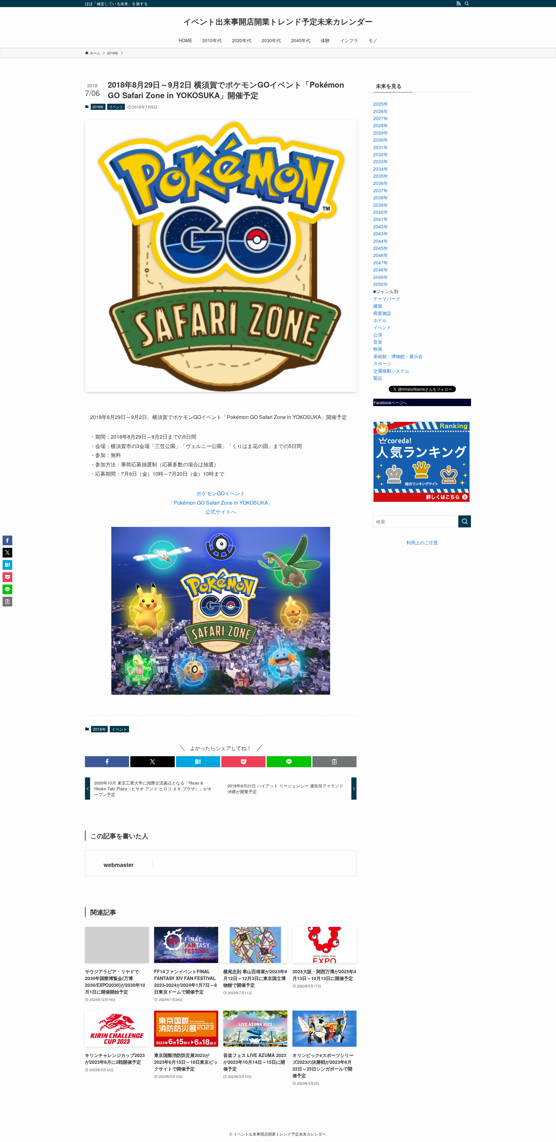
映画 (377, 349)
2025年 (380, 103)
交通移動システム (391, 370)
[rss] (458, 3)
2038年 (380, 197)
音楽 (377, 341)
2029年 (380, 132)
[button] (107, 761)
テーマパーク (386, 298)
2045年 (380, 248)
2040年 (380, 212)
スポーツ (382, 363)
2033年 (380, 161)
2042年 (380, 226)
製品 (377, 378)
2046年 (380, 255)
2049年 (380, 277)
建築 (377, 305)
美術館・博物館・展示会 (398, 356)
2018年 (98, 106)
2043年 (380, 233)
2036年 (380, 183)
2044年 (380, 241)
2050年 (380, 284)
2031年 (380, 147)
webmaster (119, 864)
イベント (116, 106)
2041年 (380, 219)
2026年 (380, 111)
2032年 (380, 154)
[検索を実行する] (464, 521)
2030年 (380, 140)
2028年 (380, 125)
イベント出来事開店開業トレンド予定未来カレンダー (278, 21)
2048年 (380, 269)
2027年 (380, 118)
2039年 (380, 205)
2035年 (380, 176)
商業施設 (382, 313)
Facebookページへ (390, 402)
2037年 (380, 190)
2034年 (380, 169)
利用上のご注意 (422, 542)
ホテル (380, 320)
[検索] (467, 3)
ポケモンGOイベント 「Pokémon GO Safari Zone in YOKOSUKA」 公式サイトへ (221, 503)
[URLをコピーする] (334, 761)
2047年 (380, 262)
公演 (377, 334)
